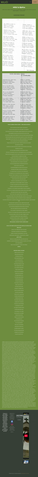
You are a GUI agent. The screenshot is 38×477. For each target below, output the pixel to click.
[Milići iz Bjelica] (6, 2)
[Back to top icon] (19, 471)
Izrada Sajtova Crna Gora (25, 473)
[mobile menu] (30, 2)
